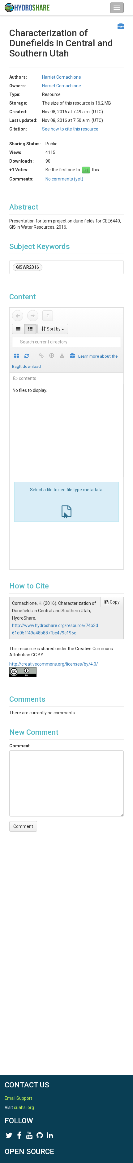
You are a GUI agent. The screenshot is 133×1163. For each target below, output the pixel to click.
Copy (114, 602)
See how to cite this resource (70, 129)
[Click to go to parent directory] (47, 315)
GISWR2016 (27, 267)
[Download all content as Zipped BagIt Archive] (72, 356)
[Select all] (16, 356)
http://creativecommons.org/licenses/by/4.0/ (53, 664)
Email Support (18, 1098)
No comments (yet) (64, 179)
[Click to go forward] (32, 315)
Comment (19, 745)
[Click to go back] (17, 315)
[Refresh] (26, 356)
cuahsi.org (24, 1107)
